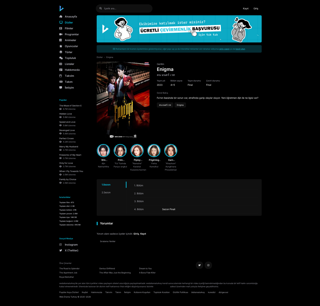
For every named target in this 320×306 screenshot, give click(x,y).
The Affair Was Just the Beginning (115, 272)
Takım (68, 81)
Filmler (69, 28)
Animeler (70, 40)
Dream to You (145, 268)
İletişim (69, 87)
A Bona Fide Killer (147, 272)
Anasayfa (71, 16)
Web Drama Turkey (68, 297)
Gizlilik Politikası (180, 292)
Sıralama (108, 241)
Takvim (69, 75)
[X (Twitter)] (199, 265)
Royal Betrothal (66, 277)
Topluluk (70, 58)
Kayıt (245, 8)
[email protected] (162, 286)
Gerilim (160, 64)
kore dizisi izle (226, 286)
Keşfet (85, 292)
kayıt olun (240, 49)
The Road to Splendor (69, 268)
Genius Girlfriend (107, 268)
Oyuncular (71, 46)
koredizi (212, 292)
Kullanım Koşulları (142, 292)
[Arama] (102, 8)
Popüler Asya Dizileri (69, 292)
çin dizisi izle (239, 286)
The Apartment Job (68, 272)
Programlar (72, 34)
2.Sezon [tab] (106, 192)
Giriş (256, 8)
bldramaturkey (198, 292)
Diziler (69, 22)
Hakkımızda (72, 69)
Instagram (71, 244)
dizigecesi (223, 292)
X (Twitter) (71, 250)
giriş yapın (224, 49)
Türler (68, 52)
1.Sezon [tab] (106, 184)
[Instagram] (208, 265)
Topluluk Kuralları (162, 292)
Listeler (69, 64)
